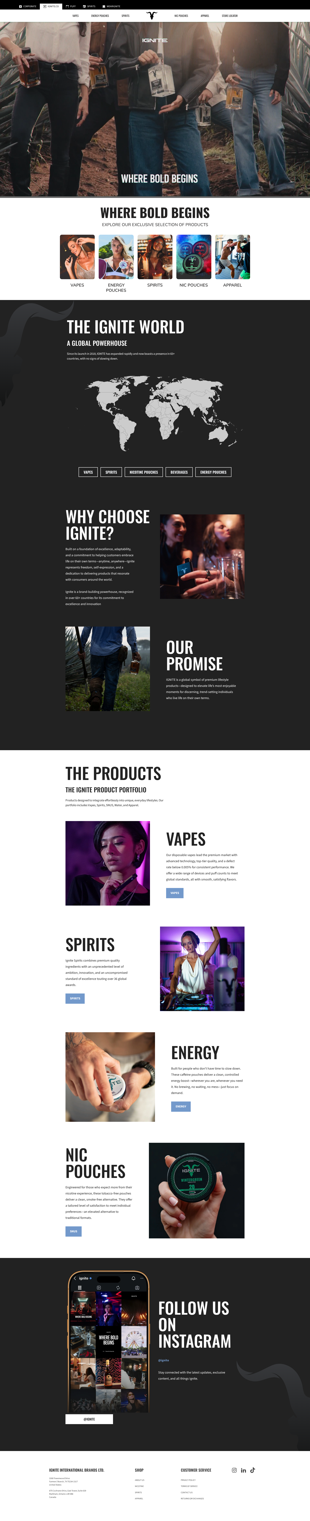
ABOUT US (139, 1480)
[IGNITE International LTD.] (152, 16)
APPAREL (139, 1498)
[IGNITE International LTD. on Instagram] (234, 1470)
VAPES (88, 472)
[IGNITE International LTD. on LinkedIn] (243, 1470)
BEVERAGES (179, 472)
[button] (125, 15)
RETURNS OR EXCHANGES (192, 1498)
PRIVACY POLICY (188, 1480)
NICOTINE (139, 1486)
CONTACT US (186, 1492)
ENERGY (181, 1106)
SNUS (73, 1231)
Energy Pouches (213, 472)
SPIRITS (111, 472)
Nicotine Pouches (144, 472)
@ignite (89, 1419)
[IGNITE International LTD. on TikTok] (252, 1470)
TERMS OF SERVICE (189, 1486)
